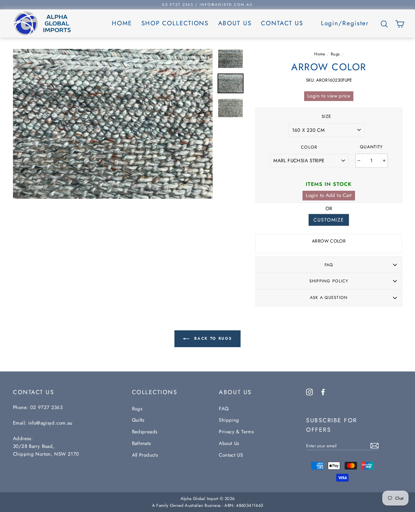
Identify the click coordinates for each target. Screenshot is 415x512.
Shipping (229, 420)
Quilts (138, 420)
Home (122, 23)
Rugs (335, 54)
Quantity (371, 147)
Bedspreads (145, 431)
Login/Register (345, 23)
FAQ (329, 265)
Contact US (231, 455)
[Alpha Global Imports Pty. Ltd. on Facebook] (323, 391)
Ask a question (329, 297)
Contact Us (282, 23)
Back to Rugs (212, 338)
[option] (207, 5)
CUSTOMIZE (329, 219)
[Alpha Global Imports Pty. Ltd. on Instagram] (309, 391)
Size (326, 116)
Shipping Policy (329, 281)
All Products (145, 455)
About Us (235, 23)
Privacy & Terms (236, 431)
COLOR (309, 147)
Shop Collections (174, 23)
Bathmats (141, 443)
